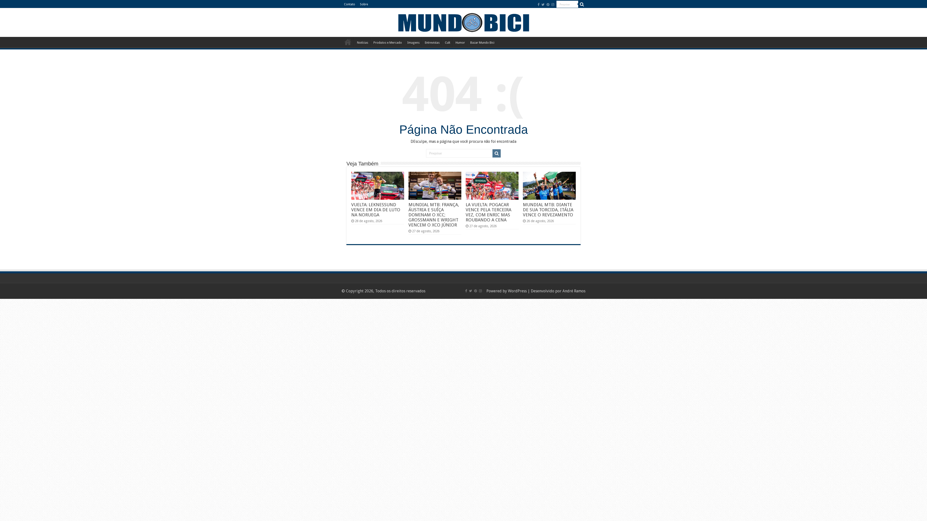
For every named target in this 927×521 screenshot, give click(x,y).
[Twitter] (543, 4)
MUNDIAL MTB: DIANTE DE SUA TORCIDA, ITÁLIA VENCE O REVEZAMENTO (548, 209)
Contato (349, 4)
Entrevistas (432, 42)
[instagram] (553, 4)
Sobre (364, 4)
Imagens (413, 42)
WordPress (517, 291)
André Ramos (573, 291)
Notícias (362, 42)
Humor (460, 42)
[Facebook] (538, 4)
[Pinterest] (548, 4)
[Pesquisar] (581, 4)
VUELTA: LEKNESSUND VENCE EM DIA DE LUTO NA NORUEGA (375, 209)
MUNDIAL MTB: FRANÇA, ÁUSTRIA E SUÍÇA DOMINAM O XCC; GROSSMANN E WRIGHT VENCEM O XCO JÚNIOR (433, 214)
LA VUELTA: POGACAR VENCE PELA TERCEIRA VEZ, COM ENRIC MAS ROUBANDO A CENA (488, 212)
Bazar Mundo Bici (482, 42)
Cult (447, 42)
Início (348, 42)
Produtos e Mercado (387, 42)
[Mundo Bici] (463, 22)
